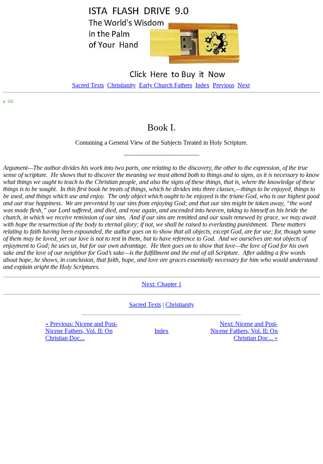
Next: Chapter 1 (162, 284)
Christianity (121, 85)
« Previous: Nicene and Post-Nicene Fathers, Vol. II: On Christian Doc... (81, 330)
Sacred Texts (88, 85)
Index (202, 85)
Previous (223, 85)
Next (244, 85)
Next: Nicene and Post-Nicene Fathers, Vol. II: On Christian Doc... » (244, 330)
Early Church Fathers (165, 85)
